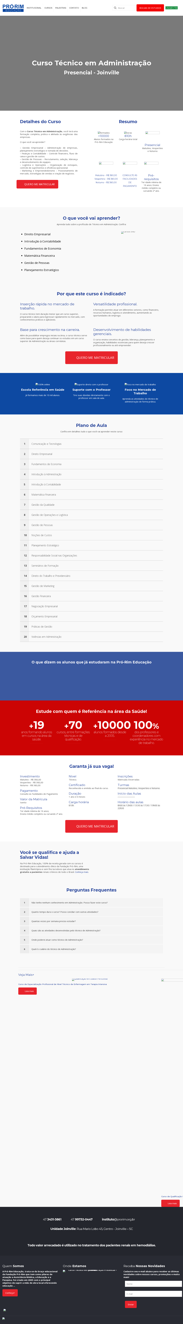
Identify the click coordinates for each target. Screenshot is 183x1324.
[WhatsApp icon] (146, 1320)
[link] (91, 444)
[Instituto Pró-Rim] (13, 8)
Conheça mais (81, 872)
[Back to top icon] (176, 1314)
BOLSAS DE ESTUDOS (150, 7)
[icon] (172, 1319)
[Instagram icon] (168, 1319)
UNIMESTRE (171, 7)
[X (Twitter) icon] (154, 1319)
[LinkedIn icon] (163, 1319)
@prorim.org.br (118, 1219)
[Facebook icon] (150, 1319)
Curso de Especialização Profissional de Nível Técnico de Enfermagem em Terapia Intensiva (62, 984)
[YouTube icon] (159, 1319)
